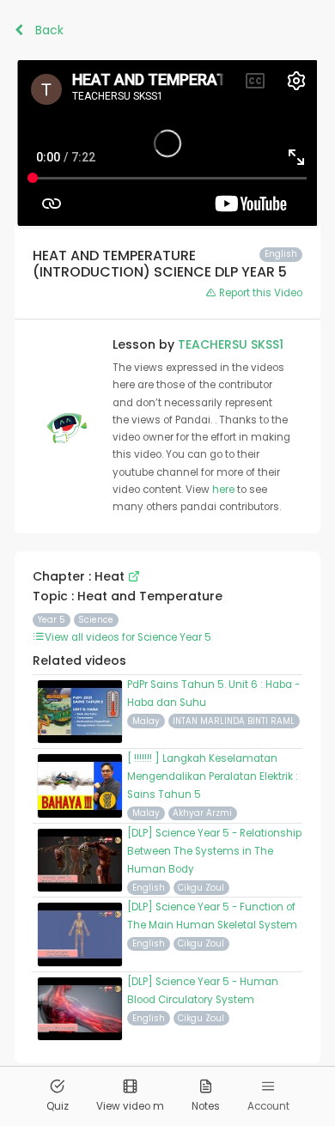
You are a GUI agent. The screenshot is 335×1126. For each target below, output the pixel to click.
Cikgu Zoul (201, 887)
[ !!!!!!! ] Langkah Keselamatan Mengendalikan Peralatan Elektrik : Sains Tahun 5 (212, 776)
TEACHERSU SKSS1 (230, 344)
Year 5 (51, 619)
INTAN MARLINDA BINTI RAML (234, 721)
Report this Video (259, 293)
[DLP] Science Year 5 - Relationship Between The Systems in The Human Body (214, 851)
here (224, 489)
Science (95, 619)
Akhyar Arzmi (202, 813)
